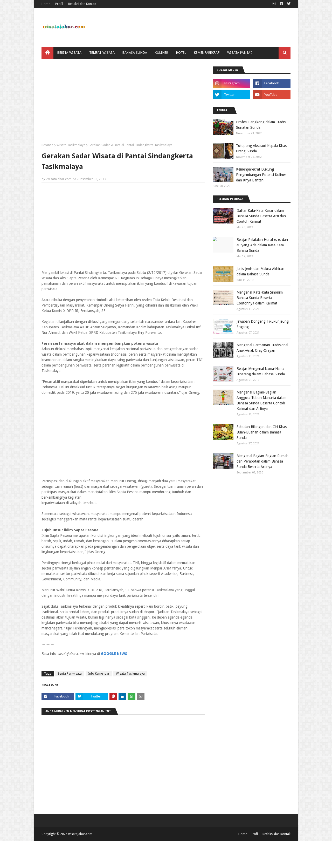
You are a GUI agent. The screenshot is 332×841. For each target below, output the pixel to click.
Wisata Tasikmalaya (71, 145)
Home (46, 4)
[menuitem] (47, 53)
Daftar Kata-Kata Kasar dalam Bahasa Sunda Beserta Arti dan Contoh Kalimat (261, 215)
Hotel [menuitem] (181, 53)
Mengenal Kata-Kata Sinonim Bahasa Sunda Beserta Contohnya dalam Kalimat (260, 297)
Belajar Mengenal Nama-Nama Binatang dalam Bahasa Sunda (261, 371)
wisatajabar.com (59, 179)
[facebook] (281, 4)
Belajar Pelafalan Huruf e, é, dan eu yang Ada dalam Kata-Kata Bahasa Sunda (262, 245)
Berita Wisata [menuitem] (69, 53)
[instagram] (274, 4)
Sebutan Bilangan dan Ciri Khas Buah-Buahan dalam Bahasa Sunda (262, 432)
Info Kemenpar (98, 673)
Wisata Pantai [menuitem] (239, 53)
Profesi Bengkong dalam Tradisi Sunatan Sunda (261, 125)
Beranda (47, 145)
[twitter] (288, 4)
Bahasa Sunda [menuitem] (134, 53)
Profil (59, 4)
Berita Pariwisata (70, 673)
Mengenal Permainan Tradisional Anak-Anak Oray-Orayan (262, 347)
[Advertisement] (123, 102)
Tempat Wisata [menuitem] (102, 53)
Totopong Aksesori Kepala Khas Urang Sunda (261, 148)
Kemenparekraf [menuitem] (206, 53)
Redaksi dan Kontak (82, 4)
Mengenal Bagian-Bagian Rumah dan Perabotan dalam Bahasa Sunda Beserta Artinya (262, 461)
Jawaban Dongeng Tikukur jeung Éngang (263, 324)
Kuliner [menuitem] (161, 53)
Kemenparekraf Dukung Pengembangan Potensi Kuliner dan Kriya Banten (261, 174)
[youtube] (271, 94)
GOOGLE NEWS (114, 654)
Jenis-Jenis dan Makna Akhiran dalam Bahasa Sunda (260, 271)
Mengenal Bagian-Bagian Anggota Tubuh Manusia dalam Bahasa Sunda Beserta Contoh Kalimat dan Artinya (261, 400)
